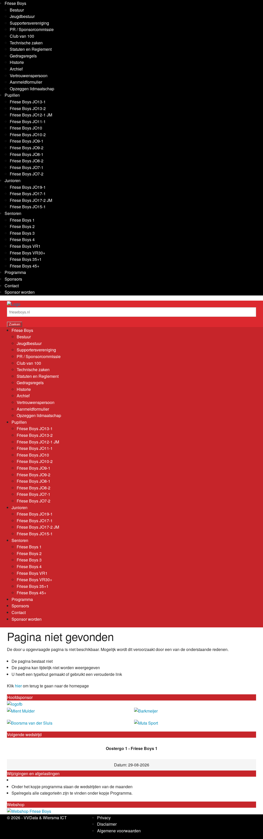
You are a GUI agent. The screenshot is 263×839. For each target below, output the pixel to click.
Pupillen (12, 95)
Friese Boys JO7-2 (26, 174)
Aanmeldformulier (26, 82)
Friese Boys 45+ (24, 266)
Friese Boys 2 (22, 226)
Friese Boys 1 (22, 220)
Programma (15, 272)
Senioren (13, 213)
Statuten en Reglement (31, 49)
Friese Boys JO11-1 (28, 121)
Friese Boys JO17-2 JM (31, 200)
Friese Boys (15, 3)
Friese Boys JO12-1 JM (31, 115)
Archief (16, 69)
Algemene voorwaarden (119, 831)
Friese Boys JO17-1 (28, 193)
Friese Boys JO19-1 (28, 187)
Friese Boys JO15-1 (28, 207)
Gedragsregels (23, 56)
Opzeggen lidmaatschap (32, 89)
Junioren (13, 180)
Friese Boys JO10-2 (28, 134)
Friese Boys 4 (22, 239)
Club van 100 (22, 36)
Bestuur (17, 10)
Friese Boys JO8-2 (26, 161)
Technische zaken (26, 43)
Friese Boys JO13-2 (28, 108)
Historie (17, 62)
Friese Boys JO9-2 (26, 148)
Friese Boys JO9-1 (26, 141)
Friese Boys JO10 (26, 128)
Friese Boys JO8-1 (26, 154)
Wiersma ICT (55, 818)
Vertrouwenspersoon (29, 75)
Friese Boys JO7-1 (26, 167)
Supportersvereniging (29, 23)
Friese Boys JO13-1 (28, 102)
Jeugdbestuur (22, 16)
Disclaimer (107, 824)
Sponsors (13, 279)
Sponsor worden (20, 292)
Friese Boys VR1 (25, 246)
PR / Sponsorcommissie (32, 29)
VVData (31, 818)
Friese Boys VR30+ (27, 253)
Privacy (104, 818)
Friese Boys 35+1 (26, 259)
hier (18, 686)
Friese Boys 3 (22, 233)
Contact (12, 286)
